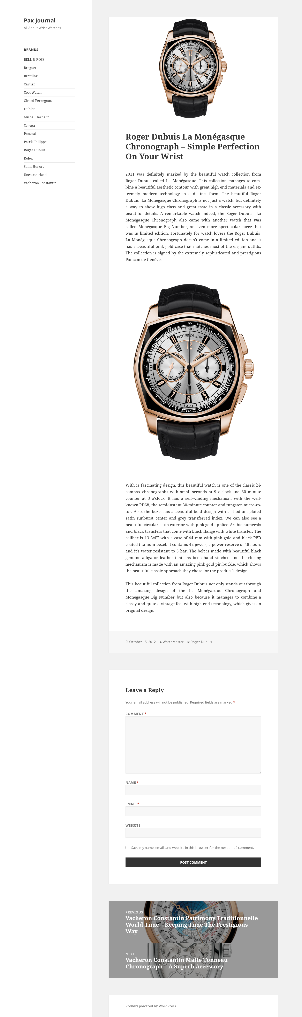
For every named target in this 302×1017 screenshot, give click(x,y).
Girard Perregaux (38, 100)
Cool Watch (32, 92)
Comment (136, 714)
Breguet (30, 67)
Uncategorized (35, 174)
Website (133, 825)
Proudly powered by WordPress (151, 1006)
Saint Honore (34, 166)
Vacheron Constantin (40, 183)
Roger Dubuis (34, 150)
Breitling (31, 76)
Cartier (29, 84)
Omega (29, 125)
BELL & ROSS (34, 59)
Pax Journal (39, 20)
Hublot (29, 109)
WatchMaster (173, 642)
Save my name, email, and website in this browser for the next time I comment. (192, 847)
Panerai (30, 133)
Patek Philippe (35, 142)
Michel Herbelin (37, 117)
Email (132, 804)
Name (132, 782)
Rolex (28, 158)
